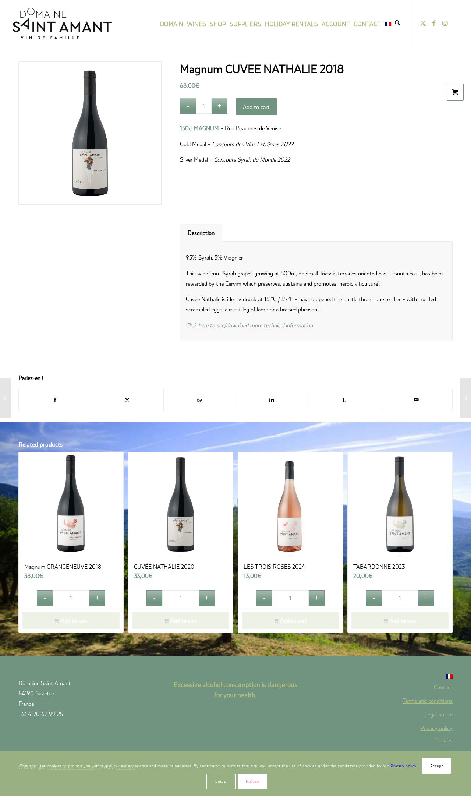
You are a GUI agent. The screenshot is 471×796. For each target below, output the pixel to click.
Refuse (252, 781)
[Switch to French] (388, 23)
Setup (221, 781)
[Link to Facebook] (433, 23)
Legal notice (438, 714)
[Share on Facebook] (55, 400)
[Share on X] (127, 400)
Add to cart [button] (73, 620)
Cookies (443, 740)
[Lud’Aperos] (465, 398)
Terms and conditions (428, 700)
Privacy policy (436, 728)
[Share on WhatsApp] (200, 400)
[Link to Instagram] (444, 23)
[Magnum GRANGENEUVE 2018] (5, 398)
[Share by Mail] (416, 400)
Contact (443, 687)
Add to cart (256, 106)
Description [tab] (201, 232)
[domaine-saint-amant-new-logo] (72, 23)
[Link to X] (422, 23)
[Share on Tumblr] (344, 400)
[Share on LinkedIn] (272, 400)
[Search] (397, 23)
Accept (436, 765)
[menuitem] (171, 23)
